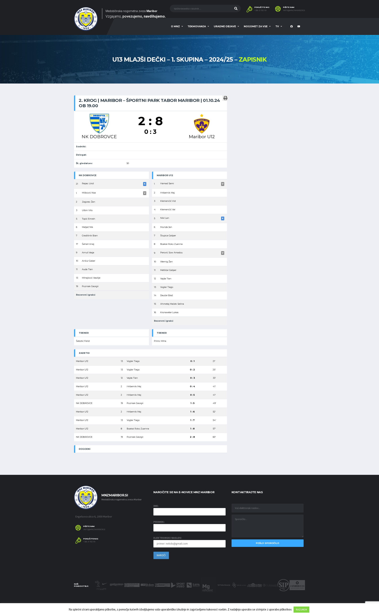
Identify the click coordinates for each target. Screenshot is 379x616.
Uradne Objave (225, 26)
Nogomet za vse (255, 26)
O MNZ (175, 26)
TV (277, 26)
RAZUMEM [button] (301, 609)
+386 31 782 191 (260, 10)
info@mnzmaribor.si (294, 10)
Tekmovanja (197, 26)
